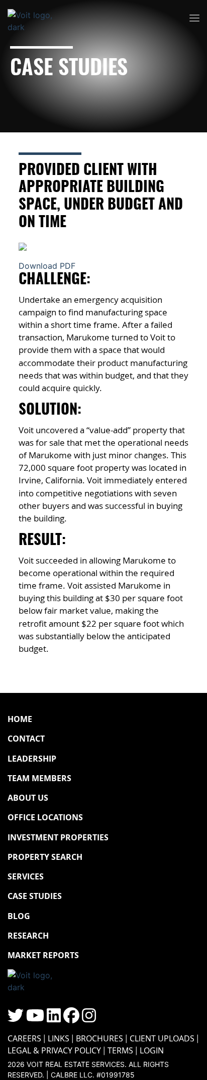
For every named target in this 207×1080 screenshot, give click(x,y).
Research (28, 935)
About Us (28, 797)
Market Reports (43, 955)
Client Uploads (162, 1038)
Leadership (32, 758)
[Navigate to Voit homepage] (38, 18)
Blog (19, 916)
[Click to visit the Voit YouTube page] (35, 1018)
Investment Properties (58, 837)
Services (26, 876)
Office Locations (45, 817)
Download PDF (47, 266)
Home (20, 719)
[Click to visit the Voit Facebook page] (71, 1018)
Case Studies (35, 896)
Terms (120, 1050)
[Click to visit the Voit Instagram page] (89, 1018)
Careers (24, 1038)
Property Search (45, 856)
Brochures (99, 1038)
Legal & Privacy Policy (54, 1050)
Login (152, 1050)
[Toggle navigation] (194, 19)
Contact (26, 738)
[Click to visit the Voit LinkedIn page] (54, 1018)
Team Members (39, 778)
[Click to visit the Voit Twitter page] (16, 1018)
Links (58, 1038)
